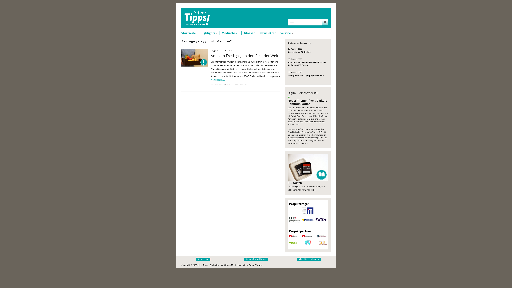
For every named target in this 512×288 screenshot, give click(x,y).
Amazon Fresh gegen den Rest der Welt (244, 55)
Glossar (249, 33)
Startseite (188, 33)
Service (285, 33)
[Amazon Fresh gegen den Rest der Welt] (194, 57)
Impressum (203, 259)
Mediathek (229, 33)
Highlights (207, 33)
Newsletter (267, 33)
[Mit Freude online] (197, 18)
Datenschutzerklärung (256, 259)
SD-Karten (295, 183)
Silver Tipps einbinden (309, 259)
